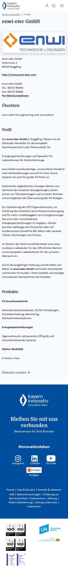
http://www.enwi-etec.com (19, 75)
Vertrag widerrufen (46, 502)
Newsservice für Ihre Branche (34, 431)
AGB (12, 494)
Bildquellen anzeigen (14, 372)
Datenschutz (38, 498)
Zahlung (53, 498)
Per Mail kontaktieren (15, 95)
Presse (11, 489)
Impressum (34, 506)
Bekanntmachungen (29, 494)
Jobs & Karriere (26, 489)
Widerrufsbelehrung (21, 502)
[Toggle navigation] (62, 5)
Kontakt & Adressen (49, 489)
